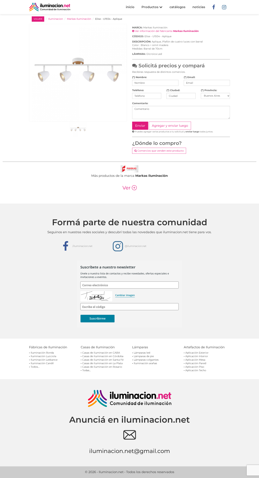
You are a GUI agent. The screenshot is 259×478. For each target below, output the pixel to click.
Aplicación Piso (194, 366)
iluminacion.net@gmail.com (129, 451)
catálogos (177, 7)
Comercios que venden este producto (160, 150)
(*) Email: (189, 77)
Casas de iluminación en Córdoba (102, 356)
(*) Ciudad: (173, 90)
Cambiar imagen (125, 295)
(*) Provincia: (209, 90)
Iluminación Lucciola (43, 356)
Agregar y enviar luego (170, 126)
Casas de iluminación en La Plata (102, 363)
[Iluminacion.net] (49, 7)
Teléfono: (138, 90)
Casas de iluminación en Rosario (102, 366)
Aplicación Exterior (197, 352)
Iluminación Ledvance (44, 359)
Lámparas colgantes (146, 359)
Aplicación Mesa (195, 359)
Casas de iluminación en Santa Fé (103, 359)
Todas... (86, 370)
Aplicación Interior (196, 356)
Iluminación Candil (42, 363)
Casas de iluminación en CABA (101, 352)
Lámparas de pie (144, 356)
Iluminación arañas (145, 363)
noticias (198, 7)
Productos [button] (150, 7)
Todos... (35, 366)
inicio (130, 7)
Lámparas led (142, 352)
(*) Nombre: (139, 77)
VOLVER (38, 19)
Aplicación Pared (195, 363)
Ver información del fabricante (166, 31)
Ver (129, 188)
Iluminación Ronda (42, 352)
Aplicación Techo (195, 370)
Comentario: (140, 103)
